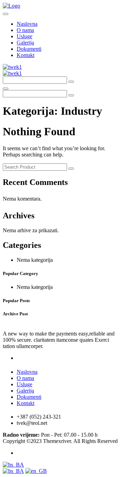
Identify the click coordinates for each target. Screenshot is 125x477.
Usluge (24, 36)
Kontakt (25, 55)
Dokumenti (29, 49)
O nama (25, 30)
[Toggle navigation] (5, 14)
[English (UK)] (36, 471)
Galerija (25, 43)
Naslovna (27, 24)
